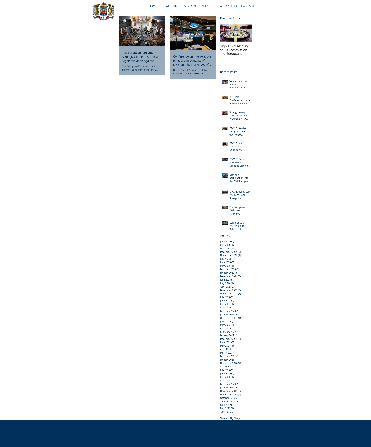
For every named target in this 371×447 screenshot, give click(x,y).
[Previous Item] (224, 33)
